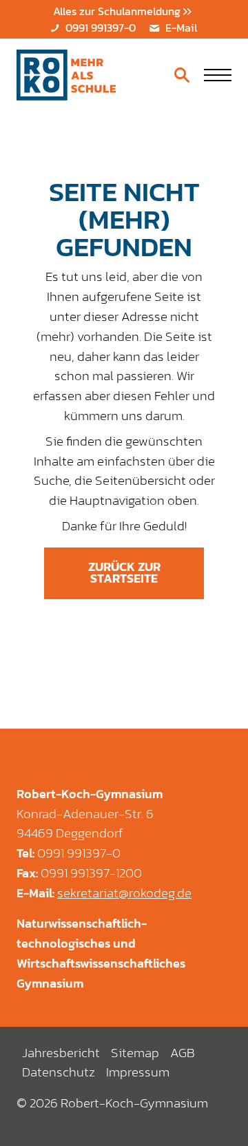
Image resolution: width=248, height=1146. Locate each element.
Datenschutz (58, 1072)
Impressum (137, 1072)
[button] (217, 75)
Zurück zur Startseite (124, 573)
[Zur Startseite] (66, 75)
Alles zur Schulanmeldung (118, 11)
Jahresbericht (61, 1053)
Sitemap (135, 1053)
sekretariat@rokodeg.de (124, 893)
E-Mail (180, 27)
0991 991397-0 (99, 27)
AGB (182, 1053)
